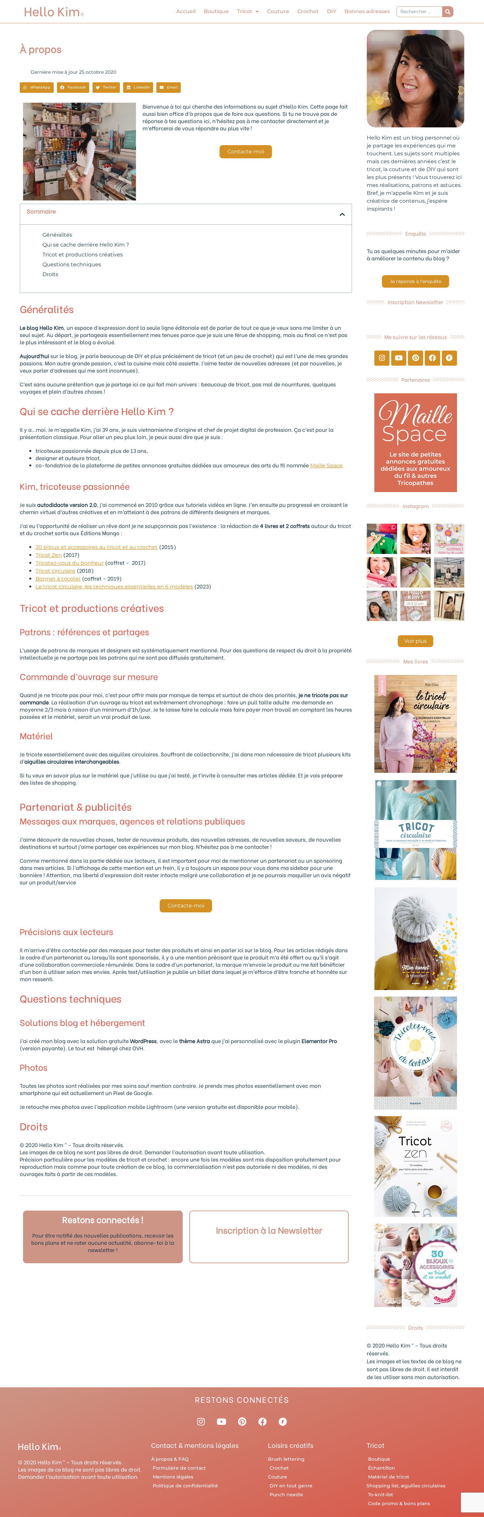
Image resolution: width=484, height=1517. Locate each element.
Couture (278, 11)
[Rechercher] (447, 12)
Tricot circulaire (55, 571)
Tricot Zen (49, 555)
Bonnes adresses (367, 11)
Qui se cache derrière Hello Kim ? (85, 245)
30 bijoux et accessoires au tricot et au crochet (97, 547)
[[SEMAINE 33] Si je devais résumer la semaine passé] (382, 539)
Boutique (216, 11)
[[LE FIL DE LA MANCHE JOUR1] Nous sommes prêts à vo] (382, 606)
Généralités (57, 235)
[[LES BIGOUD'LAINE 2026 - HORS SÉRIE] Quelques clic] (449, 606)
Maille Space (326, 465)
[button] (37, 87)
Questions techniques (71, 264)
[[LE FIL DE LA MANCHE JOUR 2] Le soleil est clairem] (449, 572)
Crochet (308, 11)
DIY (331, 11)
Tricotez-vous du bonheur (70, 563)
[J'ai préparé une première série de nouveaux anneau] (449, 539)
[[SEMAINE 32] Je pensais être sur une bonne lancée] (415, 572)
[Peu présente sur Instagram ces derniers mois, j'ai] (382, 572)
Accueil (186, 11)
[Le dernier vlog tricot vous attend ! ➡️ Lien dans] (415, 539)
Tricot (244, 11)
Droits (50, 274)
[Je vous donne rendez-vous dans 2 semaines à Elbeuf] (415, 606)
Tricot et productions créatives (82, 254)
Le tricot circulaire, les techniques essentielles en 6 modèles (114, 587)
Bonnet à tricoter (58, 579)
